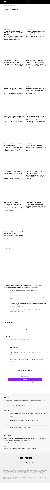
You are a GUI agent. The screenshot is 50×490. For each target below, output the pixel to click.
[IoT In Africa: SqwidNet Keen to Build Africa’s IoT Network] (36, 160)
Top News (5, 283)
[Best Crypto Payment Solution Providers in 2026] (6, 429)
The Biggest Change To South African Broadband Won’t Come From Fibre (23, 285)
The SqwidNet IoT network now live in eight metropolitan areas (13, 232)
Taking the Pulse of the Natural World (36, 88)
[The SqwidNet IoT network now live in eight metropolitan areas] (14, 221)
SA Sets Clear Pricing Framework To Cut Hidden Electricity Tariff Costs (24, 290)
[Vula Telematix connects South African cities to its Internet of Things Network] (14, 105)
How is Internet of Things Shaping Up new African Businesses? (36, 116)
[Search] (45, 2)
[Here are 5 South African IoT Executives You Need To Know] (14, 49)
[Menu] (5, 2)
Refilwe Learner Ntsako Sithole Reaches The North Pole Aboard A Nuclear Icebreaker (20, 448)
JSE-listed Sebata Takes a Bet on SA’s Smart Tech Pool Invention (35, 32)
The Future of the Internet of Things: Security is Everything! (13, 144)
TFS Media (18, 469)
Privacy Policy (32, 382)
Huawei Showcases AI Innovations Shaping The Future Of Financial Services (25, 309)
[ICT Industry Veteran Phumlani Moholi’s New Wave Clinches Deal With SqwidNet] (14, 20)
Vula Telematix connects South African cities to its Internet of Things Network (14, 116)
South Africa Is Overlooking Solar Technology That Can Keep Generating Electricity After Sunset (28, 297)
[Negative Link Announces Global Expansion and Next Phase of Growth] (6, 422)
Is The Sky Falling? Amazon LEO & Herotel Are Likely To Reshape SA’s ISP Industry (27, 352)
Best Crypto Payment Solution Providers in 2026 (20, 427)
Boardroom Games (7, 29)
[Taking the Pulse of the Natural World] (36, 77)
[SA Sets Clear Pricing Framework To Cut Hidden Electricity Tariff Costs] (6, 292)
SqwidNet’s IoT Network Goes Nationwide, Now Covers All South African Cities (12, 204)
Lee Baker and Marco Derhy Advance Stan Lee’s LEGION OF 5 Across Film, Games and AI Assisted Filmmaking (28, 414)
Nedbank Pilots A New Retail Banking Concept (19, 339)
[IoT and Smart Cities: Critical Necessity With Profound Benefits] (36, 191)
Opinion (5, 58)
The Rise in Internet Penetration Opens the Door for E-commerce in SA (36, 61)
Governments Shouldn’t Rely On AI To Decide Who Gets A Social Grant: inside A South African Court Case (27, 346)
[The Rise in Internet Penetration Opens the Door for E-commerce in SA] (36, 49)
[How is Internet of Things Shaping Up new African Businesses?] (36, 105)
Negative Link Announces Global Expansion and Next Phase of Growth (24, 420)
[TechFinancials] (25, 2)
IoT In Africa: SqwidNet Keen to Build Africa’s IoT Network (35, 172)
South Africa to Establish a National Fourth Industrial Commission (13, 89)
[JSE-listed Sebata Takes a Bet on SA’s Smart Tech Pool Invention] (36, 20)
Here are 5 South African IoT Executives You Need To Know (11, 61)
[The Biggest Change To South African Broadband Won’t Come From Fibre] (25, 266)
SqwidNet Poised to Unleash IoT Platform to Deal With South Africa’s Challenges (13, 173)
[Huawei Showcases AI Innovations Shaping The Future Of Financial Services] (6, 311)
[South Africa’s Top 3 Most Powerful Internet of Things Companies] (36, 133)
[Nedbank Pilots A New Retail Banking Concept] (6, 340)
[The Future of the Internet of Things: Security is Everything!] (14, 133)
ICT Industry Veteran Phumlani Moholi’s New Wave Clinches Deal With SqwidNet (14, 32)
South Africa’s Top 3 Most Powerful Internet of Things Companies (35, 144)
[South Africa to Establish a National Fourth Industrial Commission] (14, 77)
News (5, 86)
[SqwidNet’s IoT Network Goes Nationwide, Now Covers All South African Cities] (14, 191)
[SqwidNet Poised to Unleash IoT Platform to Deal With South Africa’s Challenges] (14, 160)
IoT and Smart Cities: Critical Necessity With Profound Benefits (35, 203)
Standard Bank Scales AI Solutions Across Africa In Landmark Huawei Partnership (26, 359)
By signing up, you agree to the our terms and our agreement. (25, 382)
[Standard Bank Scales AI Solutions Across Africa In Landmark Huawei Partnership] (6, 361)
